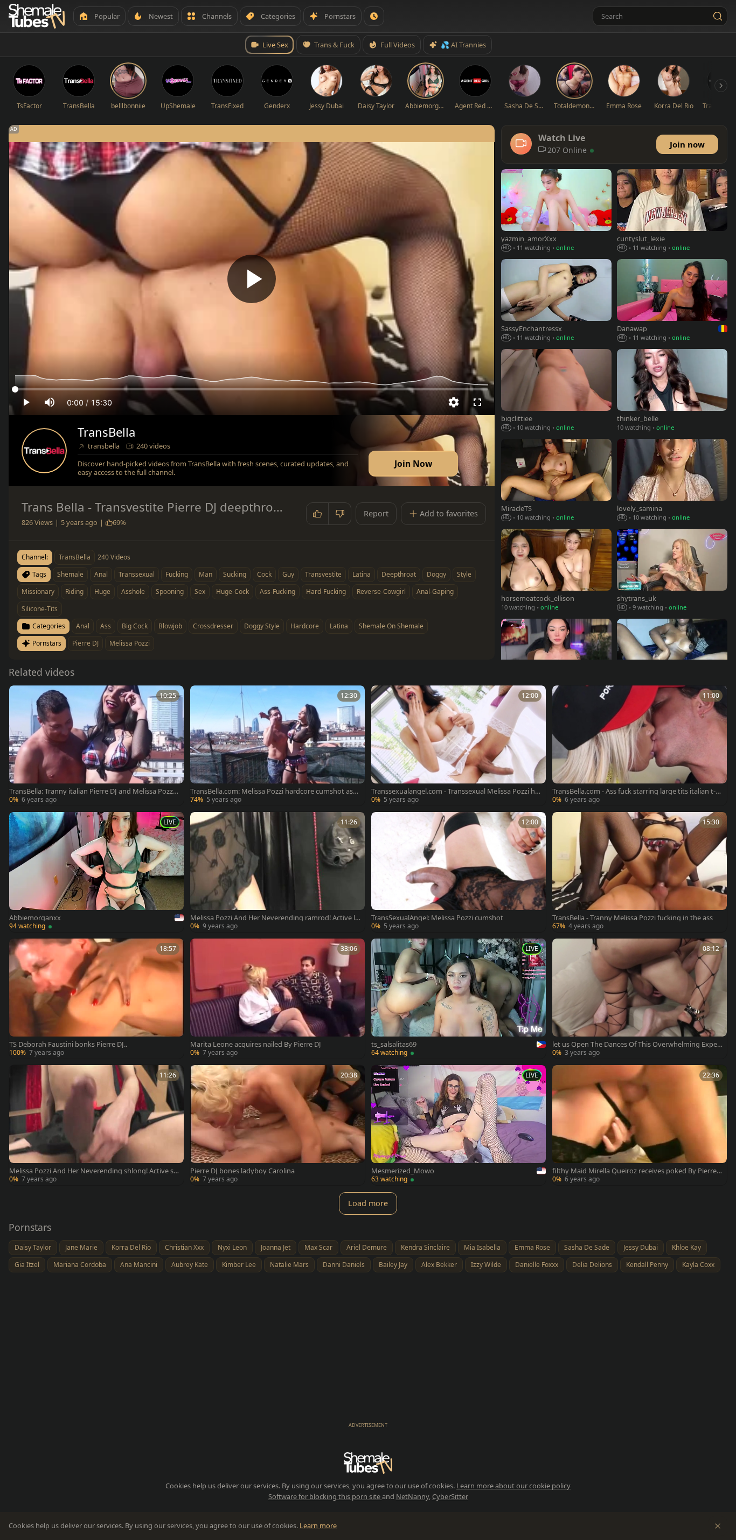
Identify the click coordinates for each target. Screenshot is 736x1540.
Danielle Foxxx (536, 1264)
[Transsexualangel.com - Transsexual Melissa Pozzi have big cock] (458, 745)
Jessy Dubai (640, 1247)
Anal (82, 626)
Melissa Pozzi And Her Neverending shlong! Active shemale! (93, 1170)
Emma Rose (532, 1247)
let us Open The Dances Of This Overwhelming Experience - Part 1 (636, 1044)
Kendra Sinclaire (425, 1247)
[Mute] (49, 402)
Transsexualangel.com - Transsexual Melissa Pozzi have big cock (455, 791)
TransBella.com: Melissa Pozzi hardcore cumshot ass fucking (275, 791)
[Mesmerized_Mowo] (458, 1125)
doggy (436, 574)
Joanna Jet (275, 1247)
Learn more (318, 1525)
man (205, 574)
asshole (133, 591)
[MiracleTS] (556, 481)
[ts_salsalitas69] (458, 999)
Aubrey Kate (189, 1264)
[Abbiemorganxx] (96, 872)
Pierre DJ (85, 643)
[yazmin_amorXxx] (556, 211)
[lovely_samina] (672, 481)
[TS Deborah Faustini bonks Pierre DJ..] (96, 999)
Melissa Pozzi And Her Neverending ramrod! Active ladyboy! (274, 917)
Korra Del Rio (131, 1247)
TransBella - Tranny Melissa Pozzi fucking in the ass (632, 917)
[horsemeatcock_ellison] (556, 571)
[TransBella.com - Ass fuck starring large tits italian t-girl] (639, 745)
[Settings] (453, 402)
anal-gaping (435, 591)
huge (102, 591)
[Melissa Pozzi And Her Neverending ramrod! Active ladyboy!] (277, 872)
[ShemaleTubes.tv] (37, 16)
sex (200, 591)
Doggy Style (262, 626)
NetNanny (412, 1496)
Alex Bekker (439, 1264)
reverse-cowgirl (381, 591)
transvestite (323, 574)
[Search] (718, 16)
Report (376, 513)
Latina (339, 626)
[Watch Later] (374, 16)
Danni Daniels (344, 1264)
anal (101, 574)
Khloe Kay (686, 1247)
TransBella (106, 432)
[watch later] (21, 697)
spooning (170, 591)
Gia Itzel (27, 1264)
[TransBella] (44, 450)
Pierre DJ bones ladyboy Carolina (242, 1170)
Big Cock (135, 626)
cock (264, 574)
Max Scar (318, 1247)
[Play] (251, 279)
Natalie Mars (289, 1264)
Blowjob (170, 626)
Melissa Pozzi (129, 643)
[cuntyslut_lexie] (672, 211)
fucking (176, 574)
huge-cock (232, 591)
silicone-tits (40, 608)
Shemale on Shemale (391, 626)
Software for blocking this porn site (325, 1496)
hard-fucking (326, 591)
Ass (105, 626)
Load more (368, 1203)
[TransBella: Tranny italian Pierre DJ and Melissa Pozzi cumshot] (96, 745)
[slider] (251, 389)
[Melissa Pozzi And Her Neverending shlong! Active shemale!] (96, 1125)
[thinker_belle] (672, 391)
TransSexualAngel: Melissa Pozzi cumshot (437, 917)
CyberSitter (450, 1496)
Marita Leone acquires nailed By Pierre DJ (255, 1044)
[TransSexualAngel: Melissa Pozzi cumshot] (458, 872)
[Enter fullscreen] (477, 402)
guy (288, 574)
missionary (38, 591)
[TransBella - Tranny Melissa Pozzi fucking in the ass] (639, 872)
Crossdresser (213, 626)
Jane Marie (81, 1247)
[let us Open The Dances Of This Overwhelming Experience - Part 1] (639, 999)
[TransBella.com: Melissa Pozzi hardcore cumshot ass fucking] (277, 745)
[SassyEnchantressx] (556, 301)
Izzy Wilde (486, 1264)
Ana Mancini (138, 1264)
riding (74, 591)
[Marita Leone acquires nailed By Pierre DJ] (277, 999)
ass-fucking (277, 591)
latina (361, 574)
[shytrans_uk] (672, 571)
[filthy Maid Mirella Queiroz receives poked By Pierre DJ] (639, 1125)
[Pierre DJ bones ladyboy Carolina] (277, 1125)
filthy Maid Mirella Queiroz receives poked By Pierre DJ (634, 1170)
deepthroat (398, 574)
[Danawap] (672, 301)
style (464, 574)
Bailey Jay (393, 1264)
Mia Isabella (482, 1247)
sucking (234, 574)
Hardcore (304, 626)
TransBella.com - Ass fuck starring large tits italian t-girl (636, 791)
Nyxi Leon (232, 1247)
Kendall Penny (647, 1264)
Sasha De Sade (586, 1247)
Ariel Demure (366, 1247)
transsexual (137, 574)
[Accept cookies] (717, 1526)
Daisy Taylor (33, 1247)
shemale (70, 574)
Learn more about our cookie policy (513, 1485)
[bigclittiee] (556, 391)
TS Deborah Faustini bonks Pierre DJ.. (68, 1044)
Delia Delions (592, 1264)
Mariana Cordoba (79, 1264)
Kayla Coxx (698, 1264)
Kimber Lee (239, 1264)
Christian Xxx (184, 1247)
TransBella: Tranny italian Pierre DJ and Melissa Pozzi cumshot (94, 791)
